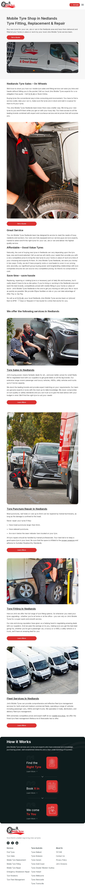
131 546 (59, 852)
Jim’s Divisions (61, 864)
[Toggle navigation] (82, 5)
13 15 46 (31, 94)
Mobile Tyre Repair (14, 868)
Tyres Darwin (36, 860)
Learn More (21, 402)
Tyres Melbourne (37, 876)
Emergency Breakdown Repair (18, 872)
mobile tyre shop (58, 716)
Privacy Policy (61, 860)
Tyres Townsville (37, 883)
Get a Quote (15, 37)
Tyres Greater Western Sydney (42, 868)
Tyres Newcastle (37, 880)
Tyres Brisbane (36, 856)
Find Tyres (11, 852)
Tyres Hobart (36, 872)
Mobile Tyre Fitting (14, 864)
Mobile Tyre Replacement (16, 860)
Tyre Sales (11, 856)
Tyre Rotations (12, 876)
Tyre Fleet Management (16, 880)
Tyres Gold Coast (37, 864)
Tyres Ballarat (36, 852)
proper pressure (68, 540)
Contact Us (60, 856)
